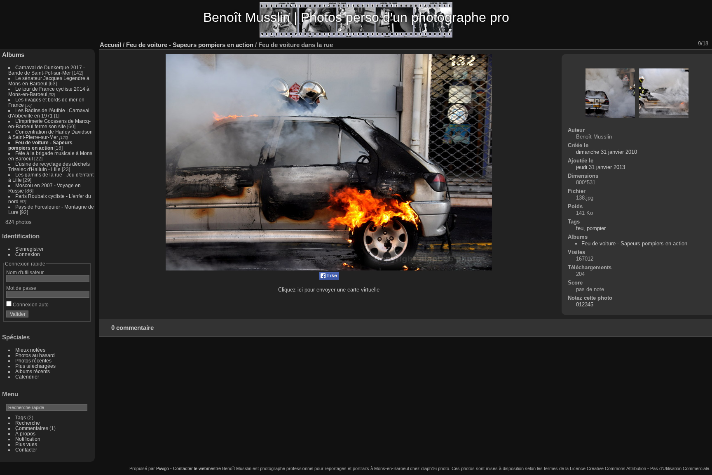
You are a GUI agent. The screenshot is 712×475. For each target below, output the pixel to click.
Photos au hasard (35, 355)
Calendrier (27, 376)
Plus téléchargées (35, 366)
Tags (20, 417)
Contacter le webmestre (197, 468)
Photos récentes (33, 360)
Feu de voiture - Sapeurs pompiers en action (40, 145)
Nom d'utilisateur (25, 272)
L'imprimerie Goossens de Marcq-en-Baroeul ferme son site (49, 123)
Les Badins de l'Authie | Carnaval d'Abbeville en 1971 (48, 113)
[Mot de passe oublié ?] (81, 315)
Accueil (110, 44)
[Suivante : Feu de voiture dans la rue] (689, 43)
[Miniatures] (668, 43)
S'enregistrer (29, 249)
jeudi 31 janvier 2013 (600, 167)
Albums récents (32, 371)
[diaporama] (625, 43)
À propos (25, 433)
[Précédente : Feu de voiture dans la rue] (678, 43)
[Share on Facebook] (329, 278)
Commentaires (31, 428)
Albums (13, 54)
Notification (27, 439)
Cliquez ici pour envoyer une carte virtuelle (328, 290)
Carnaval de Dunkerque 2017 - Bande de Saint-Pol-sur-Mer (46, 70)
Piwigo (162, 468)
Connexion (27, 254)
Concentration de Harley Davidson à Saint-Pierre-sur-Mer (50, 134)
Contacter (26, 449)
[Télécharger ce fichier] (646, 43)
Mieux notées (30, 350)
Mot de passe (21, 288)
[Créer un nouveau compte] (71, 315)
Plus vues (26, 444)
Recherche (27, 423)
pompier (596, 228)
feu (579, 228)
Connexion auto (30, 304)
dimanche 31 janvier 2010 (606, 152)
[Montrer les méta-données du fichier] (635, 43)
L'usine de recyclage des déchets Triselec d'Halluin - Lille (49, 166)
